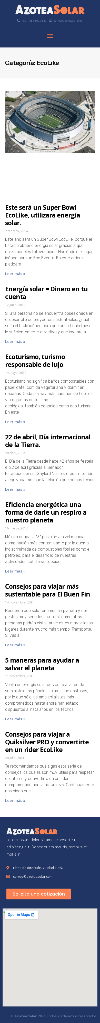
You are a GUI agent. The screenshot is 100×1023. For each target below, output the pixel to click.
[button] (50, 36)
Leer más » (15, 273)
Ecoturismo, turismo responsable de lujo (35, 360)
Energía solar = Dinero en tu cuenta (46, 292)
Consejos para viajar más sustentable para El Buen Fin (47, 590)
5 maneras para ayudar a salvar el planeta (42, 664)
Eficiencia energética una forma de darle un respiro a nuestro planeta (45, 512)
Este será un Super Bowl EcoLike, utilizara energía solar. (42, 215)
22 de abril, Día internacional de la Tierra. (48, 440)
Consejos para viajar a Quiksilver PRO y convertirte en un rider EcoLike (47, 742)
